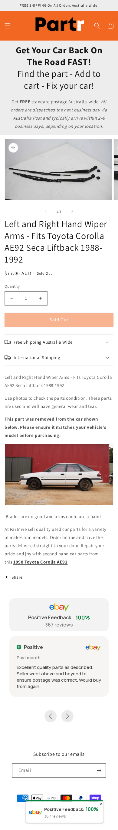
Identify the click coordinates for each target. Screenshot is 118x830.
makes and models (29, 537)
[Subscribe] (99, 770)
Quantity (12, 286)
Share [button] (17, 577)
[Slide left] (45, 211)
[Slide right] (72, 211)
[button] (7, 25)
